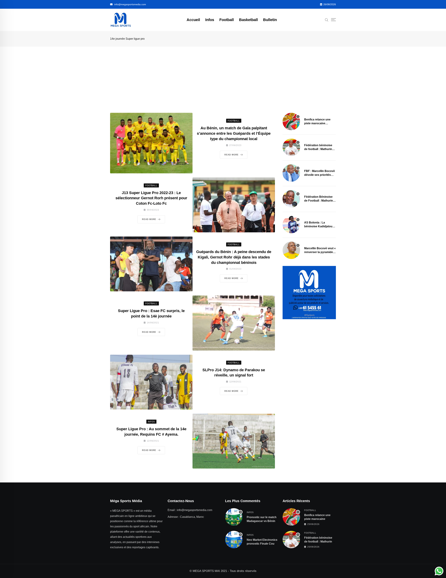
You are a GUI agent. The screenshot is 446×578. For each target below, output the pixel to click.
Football (226, 20)
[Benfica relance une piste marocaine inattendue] (291, 121)
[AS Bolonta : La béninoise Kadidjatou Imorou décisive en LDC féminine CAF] (291, 224)
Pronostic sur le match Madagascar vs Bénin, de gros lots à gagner (261, 521)
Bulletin (270, 20)
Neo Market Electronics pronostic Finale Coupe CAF (262, 543)
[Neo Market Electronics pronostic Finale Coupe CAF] (234, 539)
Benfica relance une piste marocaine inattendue (317, 123)
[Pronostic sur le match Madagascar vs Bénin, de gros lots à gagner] (234, 517)
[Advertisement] (223, 72)
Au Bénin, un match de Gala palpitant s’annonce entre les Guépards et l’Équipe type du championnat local (234, 133)
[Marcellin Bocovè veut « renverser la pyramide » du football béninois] (291, 250)
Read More (231, 155)
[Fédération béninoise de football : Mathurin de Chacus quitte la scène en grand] (291, 147)
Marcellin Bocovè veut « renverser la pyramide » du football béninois (320, 252)
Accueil (193, 20)
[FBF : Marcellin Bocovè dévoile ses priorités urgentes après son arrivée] (291, 173)
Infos (209, 20)
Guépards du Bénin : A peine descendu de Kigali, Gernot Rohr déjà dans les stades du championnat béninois (233, 257)
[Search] (326, 20)
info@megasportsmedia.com (130, 4)
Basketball (248, 20)
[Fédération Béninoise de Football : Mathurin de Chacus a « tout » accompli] (291, 198)
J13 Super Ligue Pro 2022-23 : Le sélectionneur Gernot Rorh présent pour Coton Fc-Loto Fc (151, 198)
